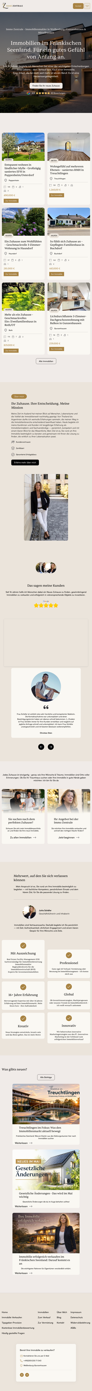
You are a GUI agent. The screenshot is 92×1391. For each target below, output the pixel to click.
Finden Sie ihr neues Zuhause (46, 85)
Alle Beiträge (46, 1077)
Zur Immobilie (11, 201)
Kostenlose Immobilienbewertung (18, 1328)
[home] (12, 6)
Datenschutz (77, 1317)
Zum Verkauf (44, 1317)
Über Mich (62, 1312)
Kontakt (78, 6)
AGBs (73, 1328)
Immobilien (43, 1312)
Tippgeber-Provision (12, 1323)
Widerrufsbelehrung (80, 1323)
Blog (59, 1317)
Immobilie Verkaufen (12, 1317)
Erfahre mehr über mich (25, 462)
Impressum (76, 1312)
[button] (87, 6)
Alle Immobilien (46, 361)
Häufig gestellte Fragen (13, 1333)
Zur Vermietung (45, 1323)
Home (5, 1312)
